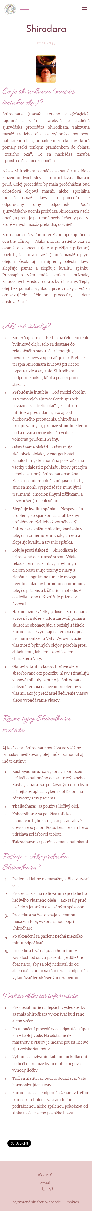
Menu (85, 9)
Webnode (53, 1202)
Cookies (72, 1202)
